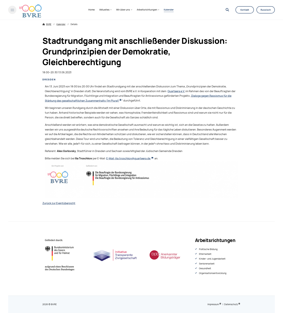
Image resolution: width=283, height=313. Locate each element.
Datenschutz (231, 304)
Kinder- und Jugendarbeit (212, 258)
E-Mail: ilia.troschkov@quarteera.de (128, 158)
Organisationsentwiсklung (212, 273)
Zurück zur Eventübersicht (58, 203)
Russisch (266, 9)
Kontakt (244, 9)
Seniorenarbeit (207, 263)
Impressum (213, 304)
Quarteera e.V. (176, 91)
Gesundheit (205, 268)
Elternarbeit (205, 253)
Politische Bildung (208, 249)
